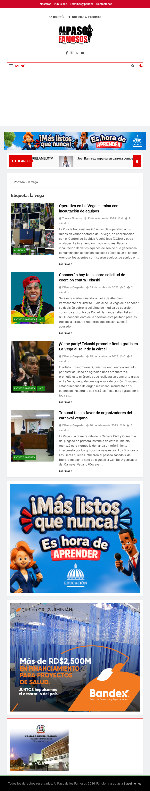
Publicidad (60, 3)
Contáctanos (104, 3)
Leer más (64, 264)
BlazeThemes (132, 783)
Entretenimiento (24, 319)
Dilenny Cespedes (73, 287)
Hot (40, 319)
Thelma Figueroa (72, 218)
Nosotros (45, 3)
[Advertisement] (75, 99)
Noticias (19, 250)
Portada (19, 182)
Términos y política (82, 3)
